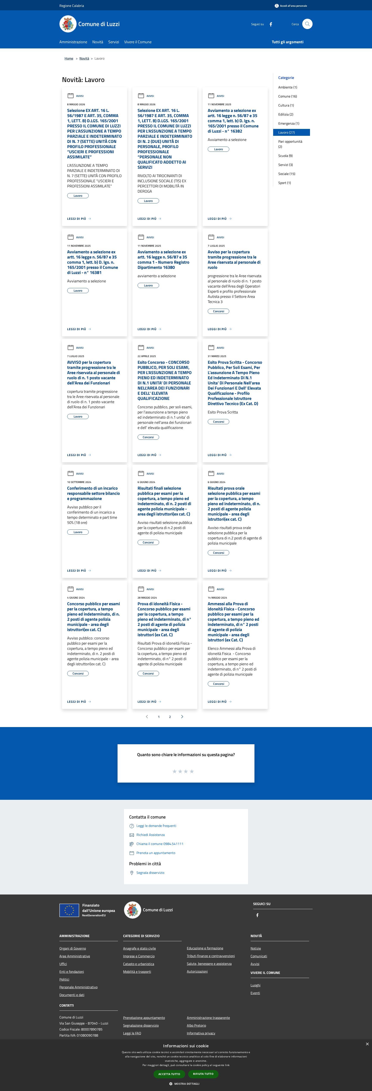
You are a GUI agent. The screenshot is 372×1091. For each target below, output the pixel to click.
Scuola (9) (285, 155)
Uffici (63, 963)
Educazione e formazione (205, 948)
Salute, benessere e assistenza (209, 963)
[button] (185, 1084)
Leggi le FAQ (132, 1033)
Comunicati (259, 956)
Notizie (256, 948)
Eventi (255, 992)
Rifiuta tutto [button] (203, 1074)
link (227, 1065)
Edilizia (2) (285, 114)
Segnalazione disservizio (141, 1025)
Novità (84, 58)
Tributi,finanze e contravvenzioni (211, 955)
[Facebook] (269, 24)
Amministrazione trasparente (208, 1017)
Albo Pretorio (196, 1025)
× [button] (367, 1044)
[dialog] (186, 1065)
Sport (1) (284, 182)
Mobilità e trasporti (137, 971)
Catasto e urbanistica (138, 963)
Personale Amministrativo (78, 987)
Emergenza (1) (288, 123)
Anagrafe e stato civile (139, 948)
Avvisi (80, 96)
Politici (64, 979)
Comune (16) (287, 96)
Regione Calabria (71, 5)
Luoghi (255, 985)
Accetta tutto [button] (169, 1074)
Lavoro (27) (286, 132)
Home (69, 58)
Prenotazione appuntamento (144, 1017)
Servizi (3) (285, 164)
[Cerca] (307, 24)
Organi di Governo (72, 948)
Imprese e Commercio (139, 956)
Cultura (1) (286, 105)
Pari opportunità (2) (290, 144)
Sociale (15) (286, 173)
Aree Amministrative (74, 956)
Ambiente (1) (287, 87)
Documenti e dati (71, 994)
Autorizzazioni (197, 971)
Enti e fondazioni (71, 971)
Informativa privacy (201, 1033)
